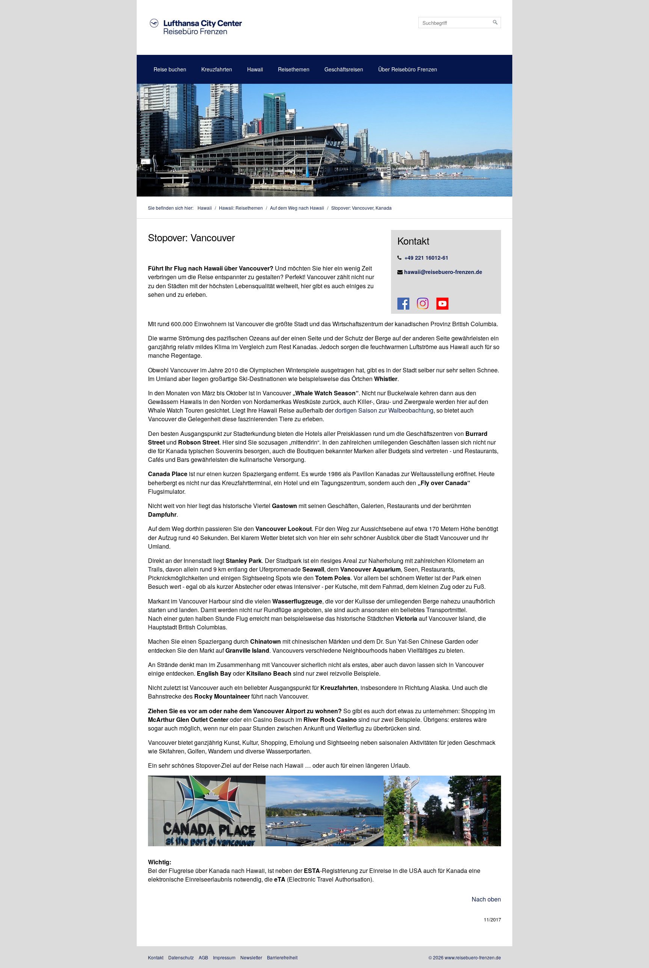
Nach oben (486, 899)
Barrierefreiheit (282, 957)
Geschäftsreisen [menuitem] (343, 69)
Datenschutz (181, 957)
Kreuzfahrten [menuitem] (216, 69)
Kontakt (155, 957)
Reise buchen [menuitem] (170, 69)
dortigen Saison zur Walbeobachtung (384, 410)
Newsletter (251, 957)
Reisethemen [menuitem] (293, 69)
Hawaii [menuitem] (255, 69)
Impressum (224, 957)
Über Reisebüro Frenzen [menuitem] (407, 69)
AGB (203, 957)
